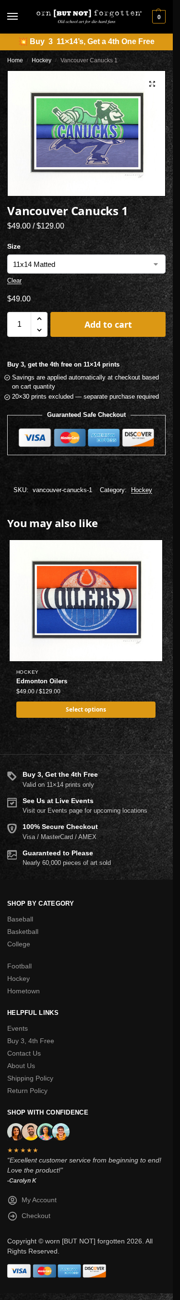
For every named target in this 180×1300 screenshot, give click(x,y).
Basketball (22, 931)
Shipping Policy (30, 1078)
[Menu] (21, 17)
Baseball (20, 919)
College (18, 944)
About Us (21, 1066)
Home (15, 60)
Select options (86, 709)
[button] (158, 16)
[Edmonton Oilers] (86, 600)
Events (17, 1028)
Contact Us (24, 1053)
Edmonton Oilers (41, 681)
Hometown (23, 991)
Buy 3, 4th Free (30, 1041)
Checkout (36, 1215)
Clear (14, 280)
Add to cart (108, 324)
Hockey (41, 60)
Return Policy (27, 1090)
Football (19, 966)
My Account (39, 1200)
